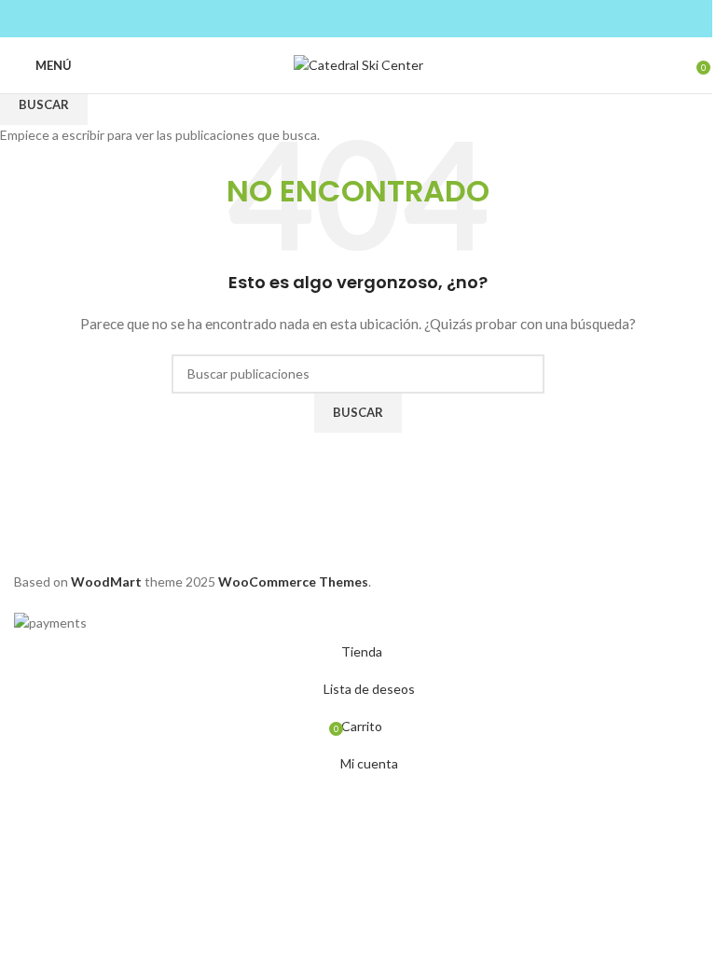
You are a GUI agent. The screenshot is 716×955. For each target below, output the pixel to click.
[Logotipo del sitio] (358, 64)
